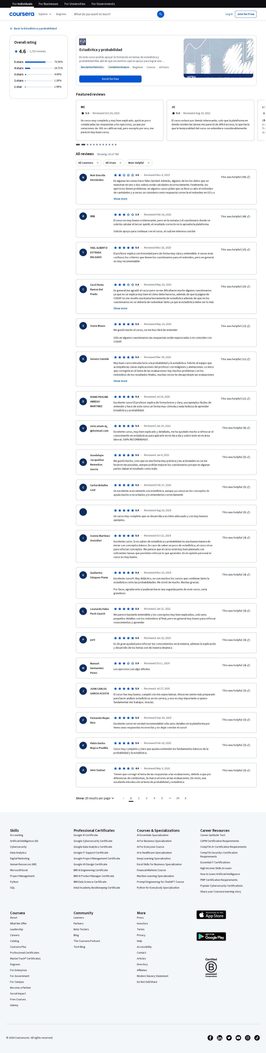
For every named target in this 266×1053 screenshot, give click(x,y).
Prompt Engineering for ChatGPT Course (160, 882)
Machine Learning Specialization (155, 876)
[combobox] (110, 14)
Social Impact (18, 994)
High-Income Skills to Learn (216, 868)
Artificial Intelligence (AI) (24, 841)
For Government (19, 976)
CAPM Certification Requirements (219, 841)
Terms (140, 929)
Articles (141, 959)
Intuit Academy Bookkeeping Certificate (97, 888)
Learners (79, 918)
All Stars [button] (111, 163)
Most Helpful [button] (136, 163)
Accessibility (144, 947)
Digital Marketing (20, 859)
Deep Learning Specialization (154, 859)
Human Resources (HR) (23, 864)
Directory (142, 964)
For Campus (17, 982)
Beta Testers (81, 929)
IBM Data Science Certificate (90, 882)
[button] (61, 14)
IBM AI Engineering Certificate (91, 870)
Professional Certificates (24, 953)
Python (14, 882)
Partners (79, 924)
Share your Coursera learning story (220, 892)
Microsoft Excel (19, 870)
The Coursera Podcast (87, 941)
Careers (14, 935)
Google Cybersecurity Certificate (93, 841)
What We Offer (18, 924)
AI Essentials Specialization (152, 835)
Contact (141, 953)
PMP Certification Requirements (219, 880)
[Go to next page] (185, 798)
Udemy (14, 1005)
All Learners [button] (85, 163)
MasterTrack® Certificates (25, 959)
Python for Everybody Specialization (158, 888)
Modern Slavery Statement (152, 976)
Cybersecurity (18, 847)
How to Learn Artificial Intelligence (220, 874)
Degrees (15, 964)
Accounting (16, 835)
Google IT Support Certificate (91, 853)
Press (140, 918)
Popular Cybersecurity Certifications (221, 886)
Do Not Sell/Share (147, 982)
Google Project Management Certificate (97, 859)
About (13, 918)
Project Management (22, 876)
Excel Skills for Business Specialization (159, 864)
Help (139, 941)
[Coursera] (21, 14)
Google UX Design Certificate (90, 864)
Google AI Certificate (86, 835)
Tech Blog (79, 947)
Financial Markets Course (151, 870)
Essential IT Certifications (215, 862)
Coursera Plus (18, 947)
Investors (142, 924)
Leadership (16, 929)
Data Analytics (18, 853)
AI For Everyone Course (150, 847)
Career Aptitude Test (212, 835)
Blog (76, 935)
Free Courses (18, 999)
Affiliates (142, 970)
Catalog (14, 941)
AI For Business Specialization (154, 841)
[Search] (160, 14)
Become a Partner (20, 988)
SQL (12, 888)
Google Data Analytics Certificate (93, 847)
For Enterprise (18, 970)
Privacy (141, 935)
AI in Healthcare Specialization (154, 853)
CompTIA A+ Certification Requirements (223, 847)
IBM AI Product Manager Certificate (94, 876)
